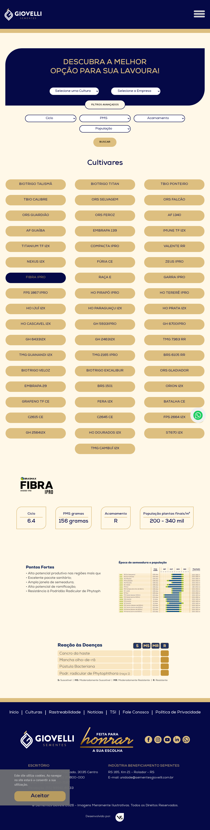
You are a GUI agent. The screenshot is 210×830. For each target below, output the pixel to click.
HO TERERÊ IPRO (174, 293)
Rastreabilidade (65, 713)
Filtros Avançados (105, 105)
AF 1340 (174, 215)
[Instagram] (157, 739)
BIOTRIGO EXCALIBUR (104, 370)
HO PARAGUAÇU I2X (105, 308)
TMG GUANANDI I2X (35, 355)
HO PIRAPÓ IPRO (105, 293)
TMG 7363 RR (174, 339)
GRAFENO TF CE (35, 402)
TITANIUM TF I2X (36, 246)
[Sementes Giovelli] (23, 14)
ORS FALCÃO (174, 199)
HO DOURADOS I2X (105, 433)
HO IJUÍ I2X (35, 308)
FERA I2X (105, 402)
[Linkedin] (176, 739)
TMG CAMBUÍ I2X (105, 448)
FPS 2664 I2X (174, 417)
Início (14, 713)
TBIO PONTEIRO (174, 184)
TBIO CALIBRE (36, 199)
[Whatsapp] (186, 739)
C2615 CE (35, 417)
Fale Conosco (136, 713)
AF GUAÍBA (35, 231)
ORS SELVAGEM (105, 199)
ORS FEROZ (105, 215)
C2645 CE (105, 417)
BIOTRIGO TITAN (105, 184)
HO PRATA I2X (174, 308)
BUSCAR (104, 142)
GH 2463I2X (105, 339)
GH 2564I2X (35, 433)
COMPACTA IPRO (105, 246)
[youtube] (167, 739)
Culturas (33, 713)
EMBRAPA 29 (35, 386)
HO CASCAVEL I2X (36, 324)
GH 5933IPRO (104, 324)
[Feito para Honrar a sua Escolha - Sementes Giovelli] (106, 739)
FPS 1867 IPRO (35, 293)
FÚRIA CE (105, 262)
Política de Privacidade (178, 713)
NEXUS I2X (36, 262)
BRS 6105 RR (174, 355)
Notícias (95, 713)
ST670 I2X (174, 433)
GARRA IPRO (174, 277)
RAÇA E (105, 277)
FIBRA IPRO (36, 277)
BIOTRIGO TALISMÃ (35, 184)
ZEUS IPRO (174, 262)
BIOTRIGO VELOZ (35, 370)
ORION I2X (174, 386)
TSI (113, 713)
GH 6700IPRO (174, 324)
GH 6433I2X (36, 339)
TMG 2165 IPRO (105, 355)
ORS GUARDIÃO (35, 215)
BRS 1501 (105, 386)
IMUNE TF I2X (174, 231)
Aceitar (40, 796)
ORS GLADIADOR (174, 370)
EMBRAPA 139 (105, 231)
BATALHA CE (174, 402)
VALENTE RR (174, 246)
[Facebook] (148, 739)
